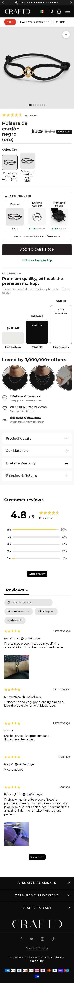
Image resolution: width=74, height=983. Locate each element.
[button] (37, 529)
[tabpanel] (37, 731)
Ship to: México (37, 948)
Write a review (37, 573)
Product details (18, 438)
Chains (61, 22)
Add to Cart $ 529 (37, 249)
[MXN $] (42, 11)
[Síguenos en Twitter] (32, 939)
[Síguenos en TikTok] (53, 939)
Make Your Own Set (34, 22)
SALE (10, 22)
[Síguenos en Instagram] (42, 939)
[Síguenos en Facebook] (21, 939)
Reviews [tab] (17, 590)
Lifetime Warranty (21, 463)
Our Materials (17, 451)
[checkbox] (15, 620)
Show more (37, 857)
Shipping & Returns (22, 475)
